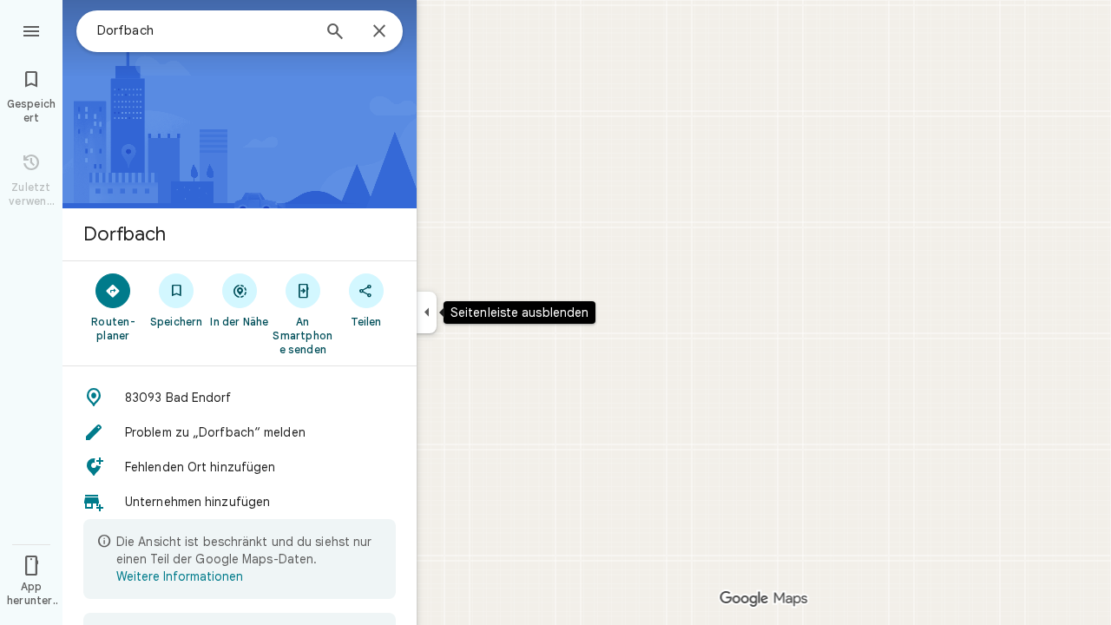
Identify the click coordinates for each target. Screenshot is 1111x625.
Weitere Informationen (179, 576)
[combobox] (204, 30)
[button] (239, 397)
